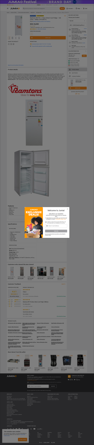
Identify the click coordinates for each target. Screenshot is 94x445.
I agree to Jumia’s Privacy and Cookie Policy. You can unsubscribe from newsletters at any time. (56, 222)
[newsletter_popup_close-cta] (67, 209)
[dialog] (47, 222)
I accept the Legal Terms (61, 219)
